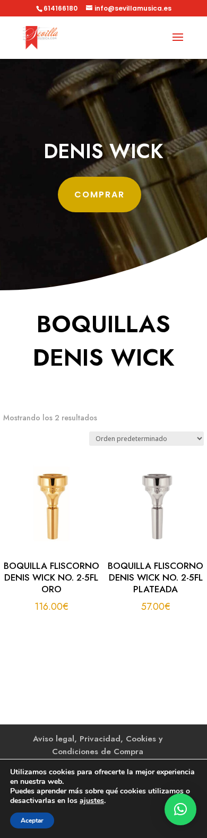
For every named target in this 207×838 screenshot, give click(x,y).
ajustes (92, 801)
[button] (180, 809)
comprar (99, 194)
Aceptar (32, 820)
